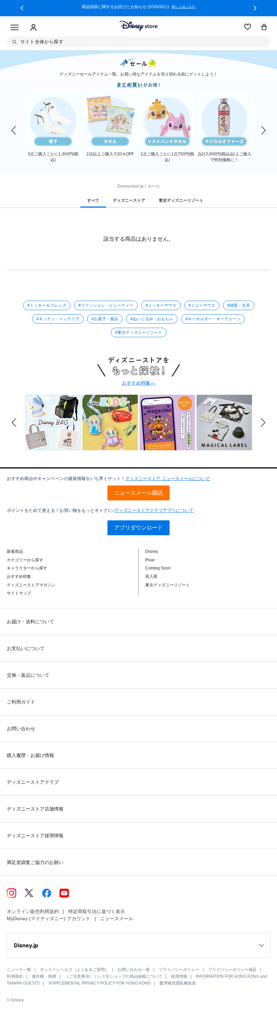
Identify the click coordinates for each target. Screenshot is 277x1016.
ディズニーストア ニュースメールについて (167, 478)
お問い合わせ (21, 728)
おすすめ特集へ (138, 383)
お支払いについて (26, 648)
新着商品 (15, 551)
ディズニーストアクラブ (33, 782)
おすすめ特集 (19, 576)
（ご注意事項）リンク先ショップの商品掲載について (113, 976)
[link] (13, 130)
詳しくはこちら (183, 7)
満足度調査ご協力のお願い (35, 862)
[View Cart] (264, 27)
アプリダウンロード (138, 528)
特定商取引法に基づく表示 (96, 911)
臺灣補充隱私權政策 (177, 983)
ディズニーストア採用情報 (35, 835)
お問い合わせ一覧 (134, 969)
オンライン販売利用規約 (33, 911)
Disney (151, 551)
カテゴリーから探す (25, 560)
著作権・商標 (44, 976)
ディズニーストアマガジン (31, 585)
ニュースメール (116, 918)
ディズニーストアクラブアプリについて (154, 510)
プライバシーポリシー (179, 969)
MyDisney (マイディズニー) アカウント (49, 918)
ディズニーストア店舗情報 (35, 809)
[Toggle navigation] (14, 27)
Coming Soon (158, 568)
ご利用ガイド (21, 702)
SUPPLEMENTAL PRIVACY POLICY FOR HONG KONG (99, 983)
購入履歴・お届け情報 (30, 755)
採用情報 (179, 976)
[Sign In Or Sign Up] (33, 28)
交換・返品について (28, 675)
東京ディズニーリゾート (167, 585)
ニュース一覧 (19, 969)
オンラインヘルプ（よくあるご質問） (74, 969)
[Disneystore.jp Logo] (138, 26)
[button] (22, 8)
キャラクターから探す (27, 568)
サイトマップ (19, 593)
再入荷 (151, 576)
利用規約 (15, 976)
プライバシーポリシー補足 (232, 969)
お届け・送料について (30, 621)
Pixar (150, 560)
